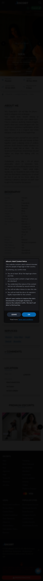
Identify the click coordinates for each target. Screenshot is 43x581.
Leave (14, 314)
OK (29, 314)
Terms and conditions (25, 319)
